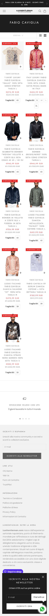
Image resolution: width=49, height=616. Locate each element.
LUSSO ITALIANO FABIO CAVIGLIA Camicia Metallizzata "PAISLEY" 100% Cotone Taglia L (36, 222)
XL (36, 106)
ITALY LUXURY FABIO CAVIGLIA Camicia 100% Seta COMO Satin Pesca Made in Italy (36, 83)
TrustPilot (7, 484)
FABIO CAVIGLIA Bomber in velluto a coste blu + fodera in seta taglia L (12, 220)
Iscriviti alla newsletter (22, 456)
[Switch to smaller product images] (45, 35)
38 (17, 306)
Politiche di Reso (10, 507)
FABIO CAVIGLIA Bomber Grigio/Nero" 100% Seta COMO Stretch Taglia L (36, 155)
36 (17, 372)
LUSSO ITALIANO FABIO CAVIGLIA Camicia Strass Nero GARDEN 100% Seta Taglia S (12, 355)
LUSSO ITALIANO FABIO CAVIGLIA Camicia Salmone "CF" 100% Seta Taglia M (12, 289)
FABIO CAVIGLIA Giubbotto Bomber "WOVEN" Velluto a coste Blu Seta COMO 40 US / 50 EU (12, 155)
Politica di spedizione (12, 503)
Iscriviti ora (24, 606)
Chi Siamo (7, 471)
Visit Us (6, 475)
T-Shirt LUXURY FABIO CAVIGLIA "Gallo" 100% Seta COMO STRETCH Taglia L (13, 83)
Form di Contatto (11, 480)
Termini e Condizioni (12, 498)
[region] (24, 405)
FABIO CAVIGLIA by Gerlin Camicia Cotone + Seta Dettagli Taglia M (36, 287)
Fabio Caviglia (12, 74)
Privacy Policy (9, 512)
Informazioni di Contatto (14, 516)
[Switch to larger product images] (40, 35)
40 (17, 100)
